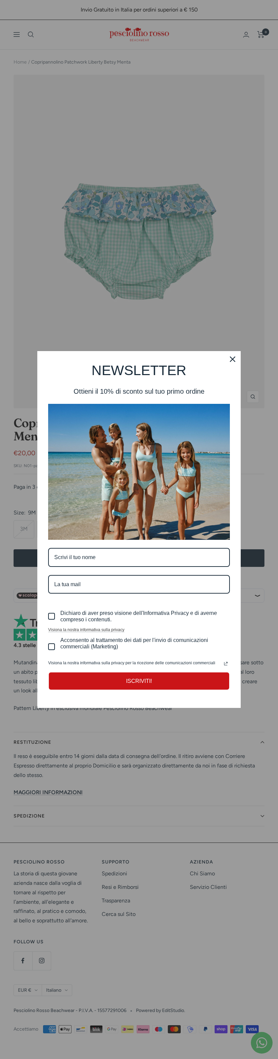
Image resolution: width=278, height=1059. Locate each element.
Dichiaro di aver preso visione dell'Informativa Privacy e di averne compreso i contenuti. (138, 616)
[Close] (232, 359)
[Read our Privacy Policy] (226, 664)
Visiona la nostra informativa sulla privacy (86, 629)
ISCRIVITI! (139, 681)
